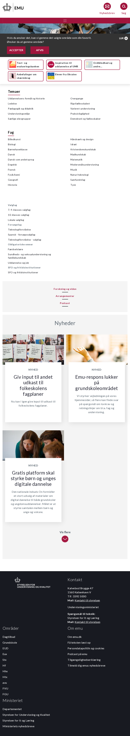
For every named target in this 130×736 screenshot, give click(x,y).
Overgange (76, 98)
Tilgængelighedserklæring (84, 659)
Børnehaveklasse (18, 149)
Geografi (13, 179)
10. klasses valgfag (18, 214)
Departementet (12, 709)
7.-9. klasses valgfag (19, 209)
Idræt (73, 144)
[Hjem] (13, 6)
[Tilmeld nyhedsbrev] (107, 9)
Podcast (65, 303)
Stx (5, 659)
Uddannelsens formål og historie (26, 98)
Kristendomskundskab (83, 149)
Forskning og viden (65, 288)
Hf (4, 665)
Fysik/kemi (14, 174)
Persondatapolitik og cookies (86, 648)
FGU (5, 694)
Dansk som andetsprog (21, 159)
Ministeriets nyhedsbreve (18, 726)
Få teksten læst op (79, 642)
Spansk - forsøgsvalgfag (21, 234)
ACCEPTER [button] (16, 50)
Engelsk (12, 164)
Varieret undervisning (82, 108)
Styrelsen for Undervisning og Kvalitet (26, 714)
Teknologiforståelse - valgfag (24, 239)
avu (5, 682)
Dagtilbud (9, 636)
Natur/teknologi (79, 174)
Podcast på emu (77, 654)
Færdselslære (15, 249)
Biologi (12, 144)
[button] (123, 38)
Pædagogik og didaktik (21, 108)
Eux (5, 654)
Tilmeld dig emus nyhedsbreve (86, 665)
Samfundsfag (77, 179)
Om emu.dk (75, 636)
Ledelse (12, 103)
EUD (5, 648)
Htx (5, 676)
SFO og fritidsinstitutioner (23, 272)
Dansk (11, 154)
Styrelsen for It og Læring (18, 720)
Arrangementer (65, 296)
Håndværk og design (81, 139)
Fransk (11, 169)
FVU (5, 688)
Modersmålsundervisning (84, 164)
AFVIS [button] (40, 50)
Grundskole (10, 642)
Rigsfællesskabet (80, 103)
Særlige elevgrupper (19, 118)
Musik (73, 169)
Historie (12, 184)
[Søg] (123, 9)
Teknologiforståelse (19, 229)
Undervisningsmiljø (19, 113)
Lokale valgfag (16, 219)
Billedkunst (14, 139)
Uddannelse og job (18, 262)
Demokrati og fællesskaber (85, 118)
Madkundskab (78, 154)
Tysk (73, 184)
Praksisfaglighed (79, 113)
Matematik (76, 159)
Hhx (5, 671)
